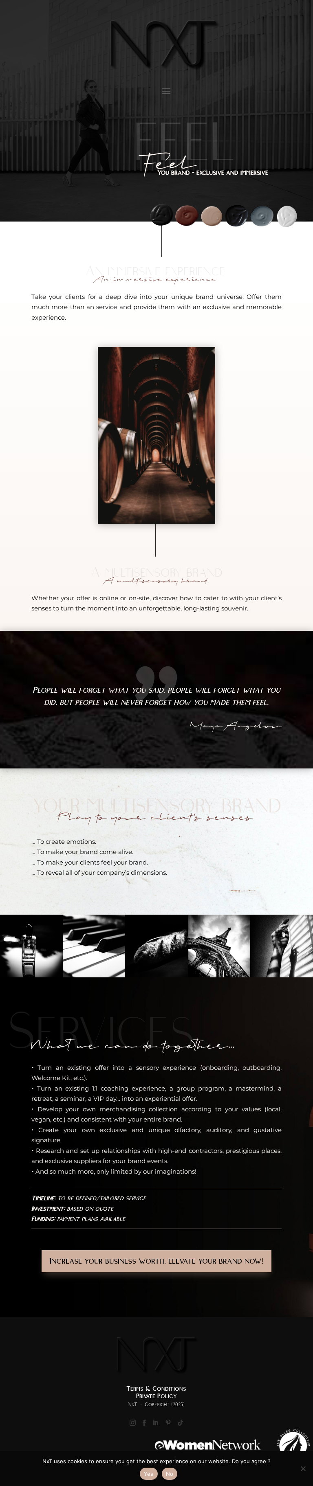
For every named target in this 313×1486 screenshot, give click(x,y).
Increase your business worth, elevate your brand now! (156, 1261)
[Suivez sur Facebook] (144, 1423)
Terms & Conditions (156, 1388)
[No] (303, 1468)
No (170, 1474)
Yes (149, 1474)
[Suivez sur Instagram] (133, 1423)
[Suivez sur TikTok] (180, 1423)
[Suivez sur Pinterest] (168, 1423)
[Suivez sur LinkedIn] (156, 1423)
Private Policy (156, 1396)
